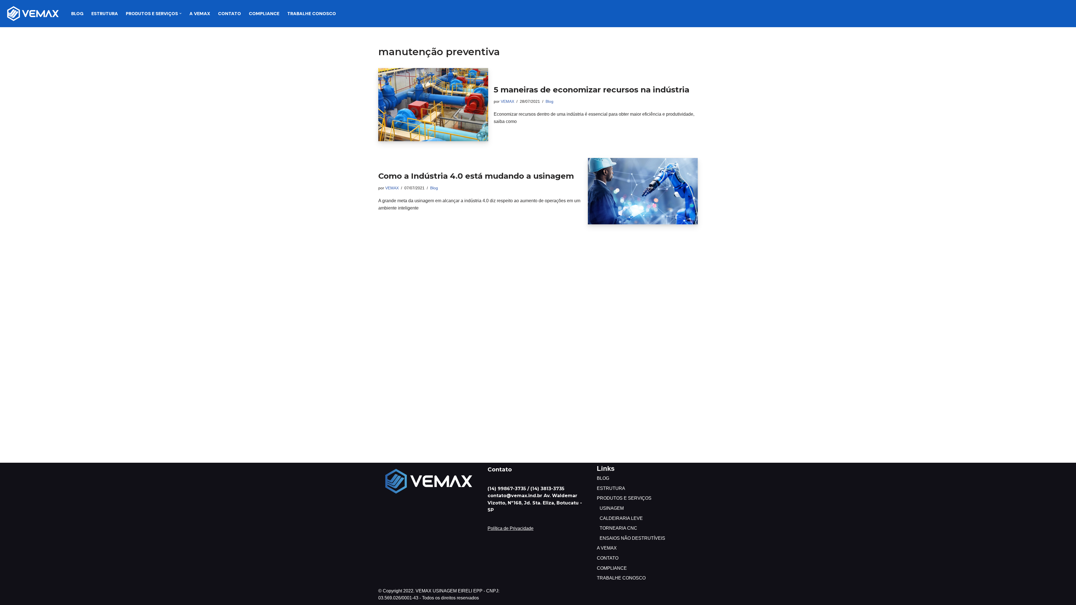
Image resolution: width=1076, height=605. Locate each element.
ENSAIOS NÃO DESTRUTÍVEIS (632, 538)
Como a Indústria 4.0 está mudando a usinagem (476, 176)
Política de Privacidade (511, 528)
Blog (549, 101)
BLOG (77, 14)
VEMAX (507, 101)
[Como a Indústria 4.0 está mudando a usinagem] (643, 191)
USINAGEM (612, 508)
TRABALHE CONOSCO (311, 14)
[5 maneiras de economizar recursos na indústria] (433, 104)
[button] (180, 13)
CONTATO (229, 14)
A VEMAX (199, 14)
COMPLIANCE (264, 14)
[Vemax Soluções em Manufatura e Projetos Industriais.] (33, 13)
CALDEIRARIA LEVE (621, 518)
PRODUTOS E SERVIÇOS (624, 498)
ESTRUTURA (104, 14)
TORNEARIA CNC (618, 528)
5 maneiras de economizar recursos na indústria (591, 89)
